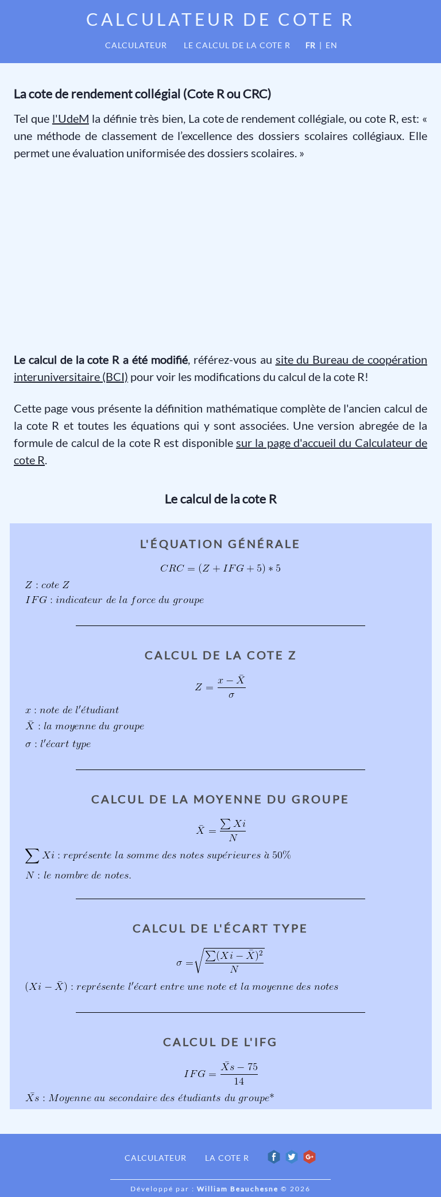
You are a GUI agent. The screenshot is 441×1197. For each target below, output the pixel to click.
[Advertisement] (220, 256)
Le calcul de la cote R (237, 45)
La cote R (227, 1158)
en (332, 45)
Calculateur (136, 45)
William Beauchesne (237, 1188)
